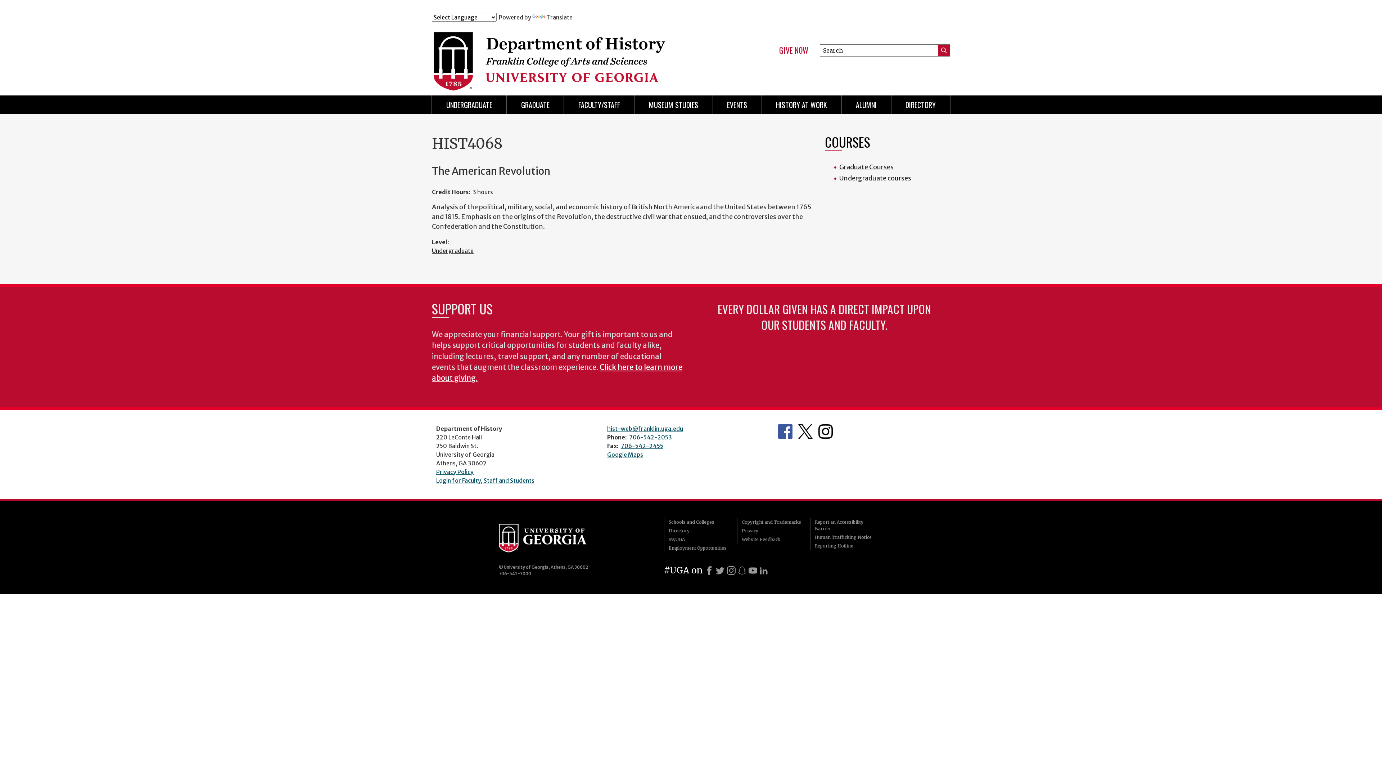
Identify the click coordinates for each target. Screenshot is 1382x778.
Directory (920, 104)
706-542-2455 (642, 446)
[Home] (575, 53)
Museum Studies (673, 104)
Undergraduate (469, 104)
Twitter (805, 431)
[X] (720, 570)
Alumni (866, 104)
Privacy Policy (455, 471)
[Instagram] (731, 570)
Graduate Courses (866, 167)
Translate (560, 17)
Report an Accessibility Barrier (839, 525)
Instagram (825, 431)
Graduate (535, 104)
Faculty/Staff (599, 104)
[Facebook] (709, 570)
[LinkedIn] (763, 570)
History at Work (801, 104)
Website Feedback (761, 539)
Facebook (785, 431)
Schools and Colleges (691, 522)
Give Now (793, 50)
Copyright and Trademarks (771, 522)
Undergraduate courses (875, 178)
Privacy (750, 530)
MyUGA (677, 539)
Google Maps (625, 454)
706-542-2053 (650, 437)
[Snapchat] (742, 570)
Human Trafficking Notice (843, 537)
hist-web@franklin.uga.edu (645, 428)
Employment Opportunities (698, 548)
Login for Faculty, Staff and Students (485, 480)
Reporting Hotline (834, 546)
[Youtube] (753, 570)
